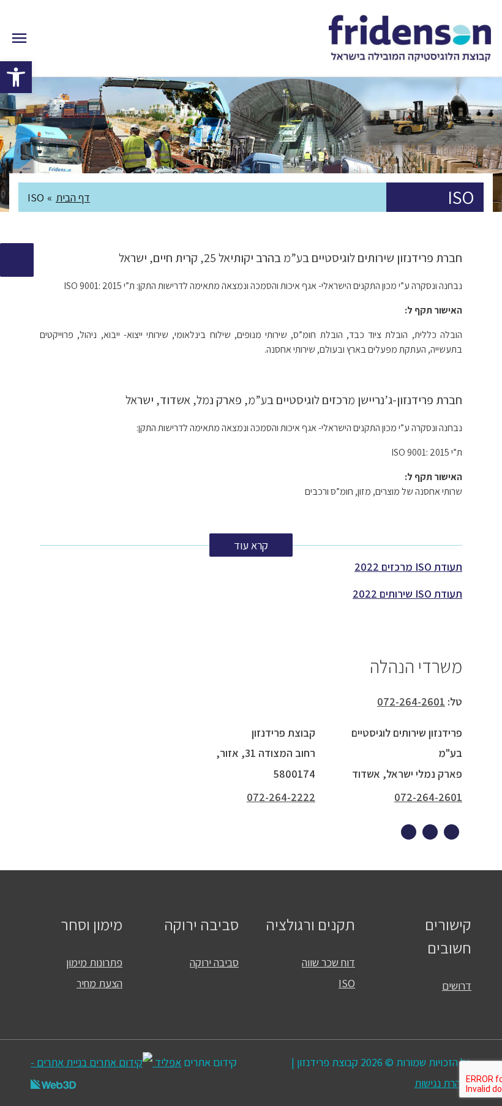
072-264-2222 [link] (281, 797)
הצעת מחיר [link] (99, 983)
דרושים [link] (456, 985)
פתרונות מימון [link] (94, 962)
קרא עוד (251, 545)
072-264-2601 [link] (411, 701)
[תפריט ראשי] (19, 38)
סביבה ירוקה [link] (214, 962)
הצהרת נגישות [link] (442, 1082)
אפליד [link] (166, 1062)
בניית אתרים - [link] (59, 1062)
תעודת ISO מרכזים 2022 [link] (408, 566)
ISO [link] (347, 983)
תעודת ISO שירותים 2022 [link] (407, 593)
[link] (16, 77)
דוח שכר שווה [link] (328, 962)
